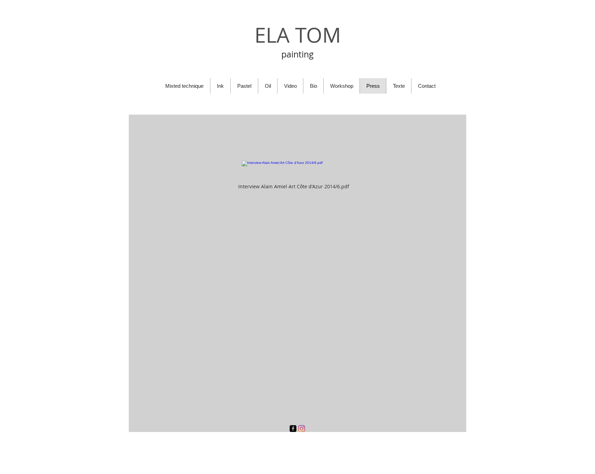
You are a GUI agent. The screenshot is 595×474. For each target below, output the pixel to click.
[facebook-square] (293, 428)
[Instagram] (301, 428)
